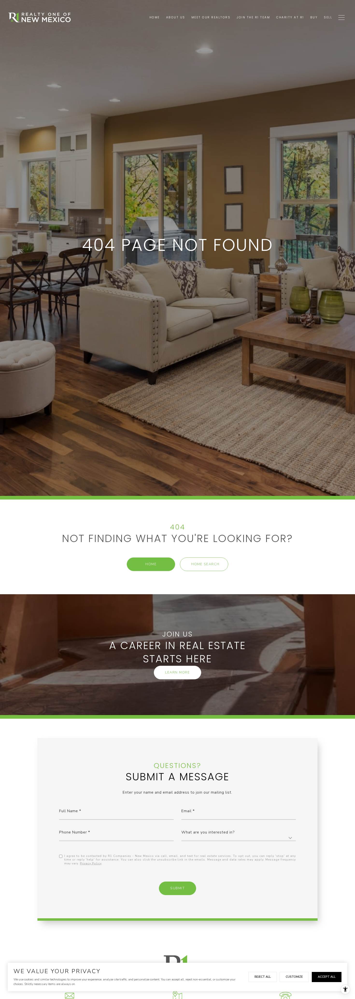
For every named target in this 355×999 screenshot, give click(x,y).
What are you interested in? (207, 832)
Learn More (177, 672)
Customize (294, 977)
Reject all (263, 977)
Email (186, 811)
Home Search (205, 564)
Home (150, 564)
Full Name (68, 811)
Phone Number (73, 832)
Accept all (326, 977)
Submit (177, 888)
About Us (175, 17)
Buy (314, 17)
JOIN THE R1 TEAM (253, 17)
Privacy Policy (90, 863)
